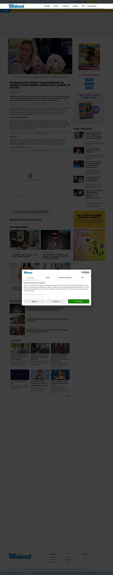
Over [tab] (82, 277)
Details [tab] (48, 277)
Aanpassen (56, 301)
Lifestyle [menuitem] (75, 6)
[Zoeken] (103, 6)
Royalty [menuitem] (56, 6)
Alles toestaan (78, 301)
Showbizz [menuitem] (47, 6)
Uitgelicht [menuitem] (65, 6)
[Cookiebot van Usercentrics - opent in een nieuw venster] (82, 272)
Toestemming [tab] (30, 277)
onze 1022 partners (32, 285)
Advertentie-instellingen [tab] (65, 277)
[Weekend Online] (16, 6)
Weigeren (34, 301)
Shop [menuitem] (83, 6)
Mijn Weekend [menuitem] (91, 6)
